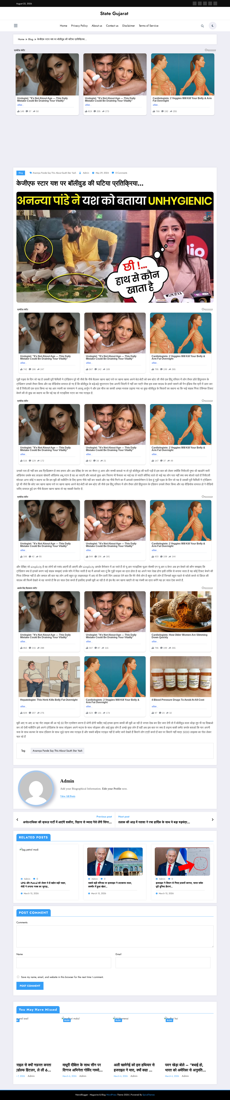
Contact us (112, 26)
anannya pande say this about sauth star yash (54, 172)
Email (118, 954)
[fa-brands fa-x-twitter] (200, 3)
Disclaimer (128, 26)
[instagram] (210, 3)
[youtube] (215, 3)
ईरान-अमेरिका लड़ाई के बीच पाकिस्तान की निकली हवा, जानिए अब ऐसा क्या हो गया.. (190, 1067)
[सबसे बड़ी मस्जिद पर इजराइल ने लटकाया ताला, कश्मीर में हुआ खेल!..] (115, 861)
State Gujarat (114, 13)
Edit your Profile (111, 788)
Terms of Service (148, 26)
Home (63, 26)
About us (97, 26)
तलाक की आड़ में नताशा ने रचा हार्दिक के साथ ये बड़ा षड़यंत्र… (154, 822)
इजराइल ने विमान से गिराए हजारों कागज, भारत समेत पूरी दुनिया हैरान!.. (179, 884)
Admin (86, 172)
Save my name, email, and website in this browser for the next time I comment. (62, 977)
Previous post (104, 816)
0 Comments (121, 172)
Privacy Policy (79, 26)
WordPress (111, 1094)
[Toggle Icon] (15, 26)
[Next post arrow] (213, 819)
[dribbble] (205, 3)
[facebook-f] (195, 3)
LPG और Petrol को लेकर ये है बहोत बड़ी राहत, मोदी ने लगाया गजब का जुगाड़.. (43, 884)
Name (19, 954)
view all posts (67, 796)
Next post (123, 816)
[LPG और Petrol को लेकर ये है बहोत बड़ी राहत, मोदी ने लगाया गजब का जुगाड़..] (29, 849)
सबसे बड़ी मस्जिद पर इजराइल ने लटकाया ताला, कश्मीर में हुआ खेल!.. (110, 884)
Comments (21, 922)
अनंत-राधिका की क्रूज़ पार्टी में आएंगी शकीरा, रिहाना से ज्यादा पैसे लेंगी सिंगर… (67, 822)
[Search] (202, 26)
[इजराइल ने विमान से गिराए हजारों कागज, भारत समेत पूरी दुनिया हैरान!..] (182, 861)
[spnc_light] (213, 26)
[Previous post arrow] (17, 819)
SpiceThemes (149, 1094)
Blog (21, 172)
